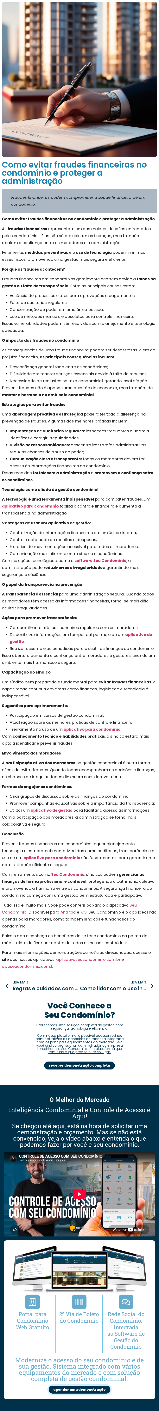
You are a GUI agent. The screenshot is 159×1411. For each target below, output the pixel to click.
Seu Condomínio (67, 874)
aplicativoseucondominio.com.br (88, 959)
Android (68, 912)
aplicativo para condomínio (30, 506)
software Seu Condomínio (100, 560)
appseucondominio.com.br (28, 966)
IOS (83, 912)
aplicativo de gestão (51, 810)
